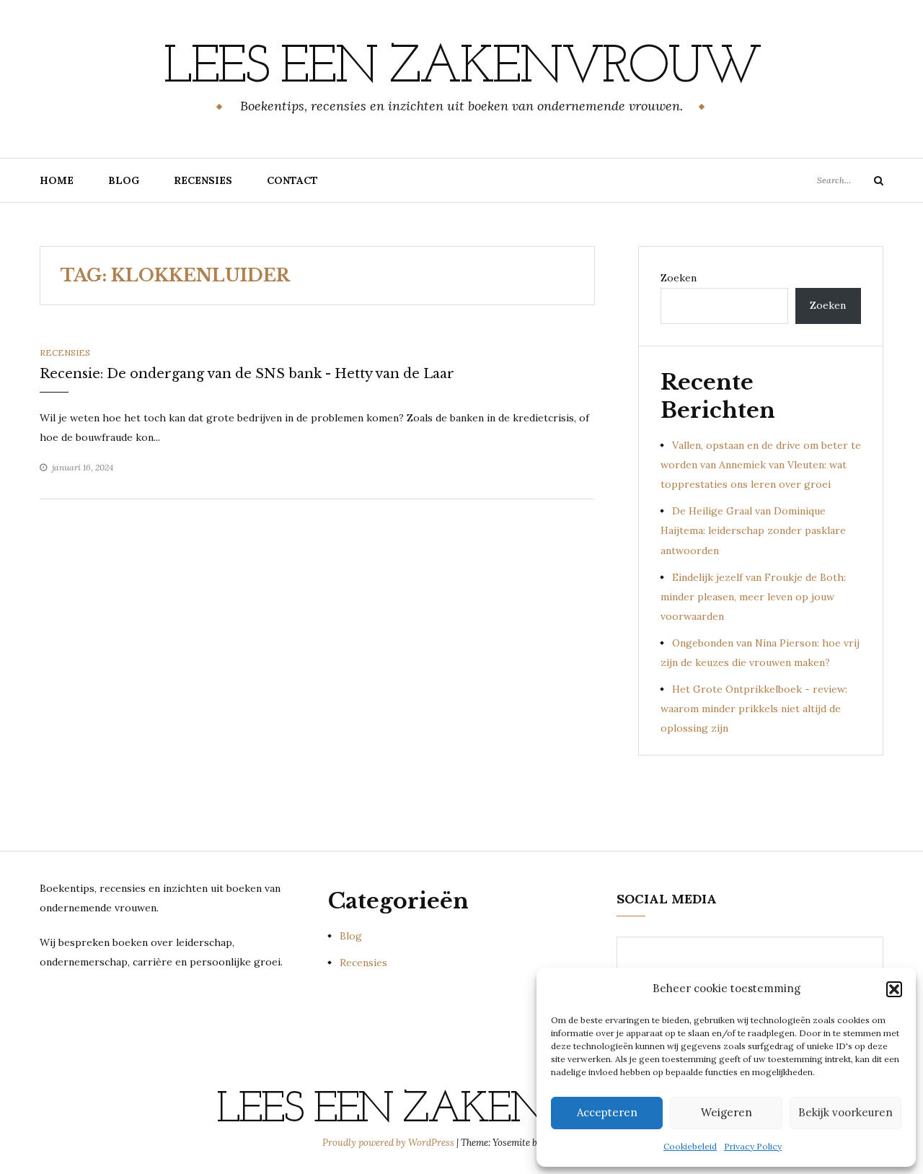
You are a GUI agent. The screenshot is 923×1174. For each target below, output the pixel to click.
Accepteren (607, 1112)
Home (57, 180)
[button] (894, 989)
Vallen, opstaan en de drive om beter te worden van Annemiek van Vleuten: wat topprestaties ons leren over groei (761, 465)
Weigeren (726, 1112)
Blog (123, 180)
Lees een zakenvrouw (461, 69)
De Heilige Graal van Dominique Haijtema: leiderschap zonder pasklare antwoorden (753, 530)
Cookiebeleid (690, 1146)
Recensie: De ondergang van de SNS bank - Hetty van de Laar (247, 374)
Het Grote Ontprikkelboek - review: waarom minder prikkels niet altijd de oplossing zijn (754, 709)
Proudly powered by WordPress (389, 1142)
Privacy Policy (753, 1146)
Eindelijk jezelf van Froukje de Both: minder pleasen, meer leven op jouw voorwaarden (753, 597)
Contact (292, 180)
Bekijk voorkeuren (845, 1112)
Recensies (203, 180)
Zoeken (679, 277)
